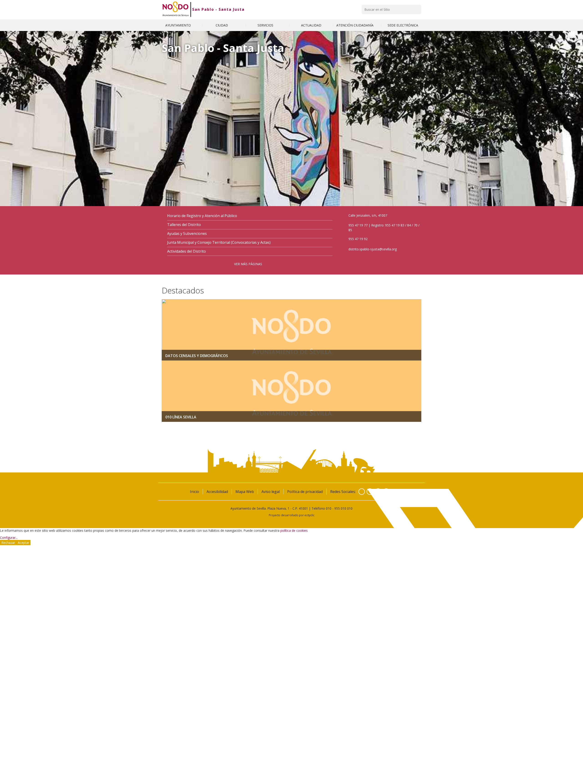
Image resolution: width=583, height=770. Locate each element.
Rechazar (8, 542)
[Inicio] (175, 9)
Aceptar (23, 542)
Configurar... (9, 537)
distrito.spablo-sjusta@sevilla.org (372, 249)
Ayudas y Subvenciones (187, 233)
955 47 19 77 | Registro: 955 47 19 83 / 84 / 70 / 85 (383, 227)
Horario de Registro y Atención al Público (202, 215)
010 (328, 508)
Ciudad (222, 25)
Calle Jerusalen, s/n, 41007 (367, 215)
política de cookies (294, 530)
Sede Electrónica (403, 25)
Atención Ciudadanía (355, 25)
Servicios (266, 25)
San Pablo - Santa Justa (218, 9)
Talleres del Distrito (184, 224)
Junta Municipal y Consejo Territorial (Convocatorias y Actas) (219, 242)
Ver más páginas (248, 264)
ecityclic (309, 515)
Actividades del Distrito (186, 251)
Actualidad (311, 25)
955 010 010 (343, 508)
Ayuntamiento (178, 25)
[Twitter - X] (370, 491)
